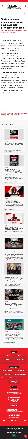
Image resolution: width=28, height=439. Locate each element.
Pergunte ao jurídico (7, 378)
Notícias (5, 13)
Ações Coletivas (20, 378)
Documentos (20, 370)
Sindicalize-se (20, 363)
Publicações (20, 359)
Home (2, 13)
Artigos (7, 359)
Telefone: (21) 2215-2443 (14, 1)
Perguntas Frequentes (14, 382)
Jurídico (8, 363)
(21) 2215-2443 (14, 389)
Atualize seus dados (20, 374)
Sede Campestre (7, 370)
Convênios (7, 374)
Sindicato (7, 355)
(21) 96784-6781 (14, 405)
